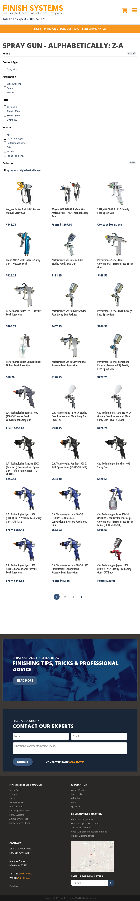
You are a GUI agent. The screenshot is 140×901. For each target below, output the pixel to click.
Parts (12, 798)
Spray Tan (76, 806)
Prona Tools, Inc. (15, 155)
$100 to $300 (13, 111)
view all (131, 53)
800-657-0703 (38, 19)
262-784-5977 (23, 877)
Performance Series (16, 142)
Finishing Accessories (20, 810)
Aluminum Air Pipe (18, 818)
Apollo (9, 134)
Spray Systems (16, 814)
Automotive (77, 794)
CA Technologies (14, 138)
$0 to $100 (11, 106)
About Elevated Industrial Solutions (89, 831)
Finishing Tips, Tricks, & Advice (86, 823)
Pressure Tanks (17, 806)
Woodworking (13, 83)
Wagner (10, 151)
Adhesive (75, 798)
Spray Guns (12, 69)
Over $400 (11, 119)
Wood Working (78, 790)
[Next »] (81, 597)
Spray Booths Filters (19, 822)
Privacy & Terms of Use (82, 835)
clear (132, 162)
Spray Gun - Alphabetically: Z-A (23, 170)
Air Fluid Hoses (16, 802)
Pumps (13, 794)
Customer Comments (82, 827)
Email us (13, 886)
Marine (10, 92)
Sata (8, 147)
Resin (73, 802)
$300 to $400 (13, 115)
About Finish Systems (82, 819)
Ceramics (11, 88)
